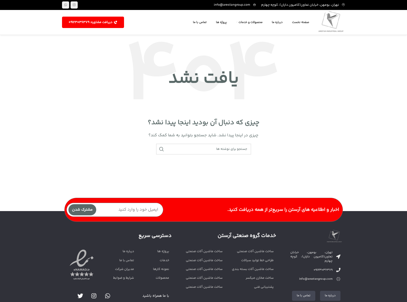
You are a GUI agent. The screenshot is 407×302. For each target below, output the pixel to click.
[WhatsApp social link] (65, 5)
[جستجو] (161, 149)
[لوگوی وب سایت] (331, 22)
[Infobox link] (235, 5)
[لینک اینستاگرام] (74, 5)
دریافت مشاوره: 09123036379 (90, 22)
